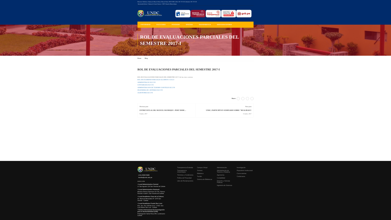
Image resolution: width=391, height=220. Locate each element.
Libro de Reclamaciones (185, 181)
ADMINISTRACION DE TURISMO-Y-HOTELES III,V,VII (156, 87)
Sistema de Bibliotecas (204, 179)
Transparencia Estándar (185, 167)
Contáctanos (241, 176)
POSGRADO (176, 24)
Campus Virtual (202, 167)
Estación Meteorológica (171, 4)
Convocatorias (241, 173)
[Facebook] (238, 98)
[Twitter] (242, 98)
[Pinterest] (247, 98)
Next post (248, 106)
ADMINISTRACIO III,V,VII (146, 82)
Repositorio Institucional (245, 170)
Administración (222, 167)
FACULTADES (161, 24)
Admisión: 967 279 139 (191, 1)
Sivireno (199, 170)
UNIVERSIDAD (145, 24)
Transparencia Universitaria (182, 171)
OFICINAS (189, 24)
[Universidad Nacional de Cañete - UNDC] (149, 13)
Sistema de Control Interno (154, 4)
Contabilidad (221, 178)
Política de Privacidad (184, 178)
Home (139, 58)
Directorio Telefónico (142, 1)
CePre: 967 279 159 (180, 1)
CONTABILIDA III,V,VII (145, 85)
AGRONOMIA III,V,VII (145, 93)
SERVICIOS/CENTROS (224, 24)
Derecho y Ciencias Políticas (223, 181)
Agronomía (220, 175)
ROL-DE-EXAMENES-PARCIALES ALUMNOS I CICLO (155, 79)
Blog (146, 58)
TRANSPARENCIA (205, 24)
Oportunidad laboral (142, 4)
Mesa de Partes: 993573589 (167, 1)
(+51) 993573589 (143, 175)
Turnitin (199, 176)
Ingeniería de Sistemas (224, 185)
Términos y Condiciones (185, 175)
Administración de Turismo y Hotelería (223, 171)
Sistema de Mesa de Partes (154, 1)
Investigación (241, 167)
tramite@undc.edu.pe (145, 177)
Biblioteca (200, 173)
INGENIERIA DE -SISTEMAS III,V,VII (150, 90)
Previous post (144, 106)
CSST (163, 4)
